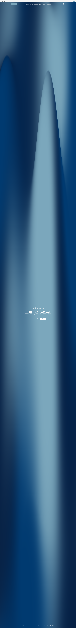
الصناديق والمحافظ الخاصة (38, 4)
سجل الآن (42, 318)
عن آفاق (31, 4)
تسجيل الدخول (14, 4)
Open (73, 1)
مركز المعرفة (27, 4)
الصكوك (44, 4)
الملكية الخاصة (49, 4)
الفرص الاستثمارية (35, 318)
